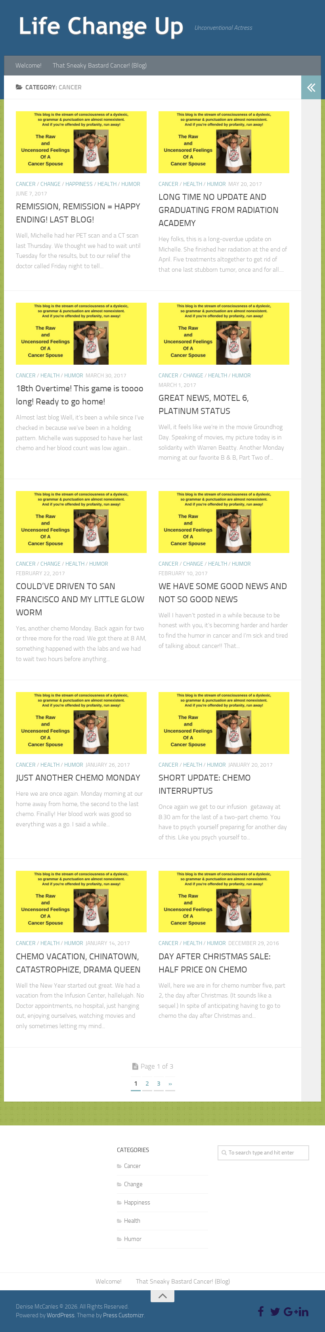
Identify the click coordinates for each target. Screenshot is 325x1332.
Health (107, 184)
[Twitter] (275, 1311)
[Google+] (289, 1311)
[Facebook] (260, 1311)
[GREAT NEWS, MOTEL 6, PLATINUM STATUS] (224, 334)
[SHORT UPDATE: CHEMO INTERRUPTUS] (224, 723)
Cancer (26, 184)
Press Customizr (123, 1315)
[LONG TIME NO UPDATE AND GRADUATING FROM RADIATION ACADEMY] (224, 142)
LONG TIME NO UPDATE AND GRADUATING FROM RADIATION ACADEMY (219, 210)
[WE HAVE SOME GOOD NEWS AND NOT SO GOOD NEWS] (224, 522)
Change (50, 184)
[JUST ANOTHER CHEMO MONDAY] (81, 723)
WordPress (61, 1315)
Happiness (79, 184)
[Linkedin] (303, 1311)
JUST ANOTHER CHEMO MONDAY (78, 778)
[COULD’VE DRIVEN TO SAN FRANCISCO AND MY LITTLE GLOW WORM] (81, 522)
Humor (130, 184)
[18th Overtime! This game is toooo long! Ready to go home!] (81, 334)
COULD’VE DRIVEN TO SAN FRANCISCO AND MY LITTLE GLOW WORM (80, 599)
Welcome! (28, 65)
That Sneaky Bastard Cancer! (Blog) (100, 65)
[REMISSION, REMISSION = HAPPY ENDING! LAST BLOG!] (81, 142)
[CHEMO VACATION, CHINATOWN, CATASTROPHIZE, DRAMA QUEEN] (81, 902)
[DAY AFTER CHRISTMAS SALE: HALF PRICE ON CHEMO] (224, 902)
